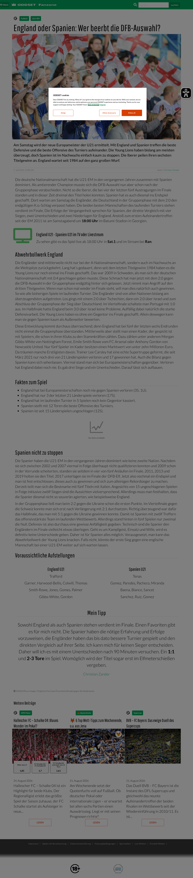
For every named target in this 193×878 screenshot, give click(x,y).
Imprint (103, 105)
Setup (63, 113)
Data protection (93, 105)
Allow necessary (109, 113)
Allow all (131, 113)
